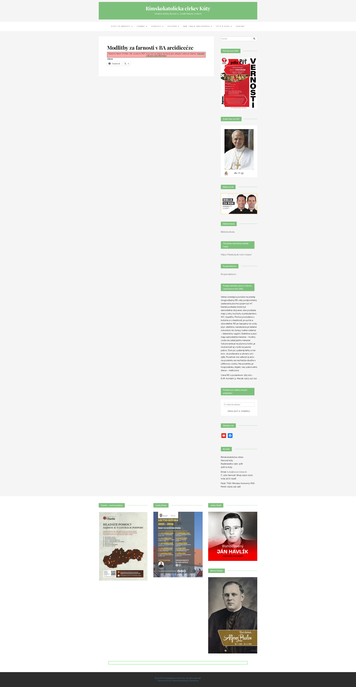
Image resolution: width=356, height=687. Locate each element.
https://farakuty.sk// (236, 254)
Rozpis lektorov (228, 274)
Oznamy (141, 26)
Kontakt (240, 26)
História (172, 26)
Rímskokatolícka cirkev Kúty (178, 8)
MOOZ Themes (172, 681)
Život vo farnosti (121, 26)
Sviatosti (156, 26)
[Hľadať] (254, 38)
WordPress (194, 681)
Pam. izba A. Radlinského (197, 26)
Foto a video (223, 26)
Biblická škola (227, 232)
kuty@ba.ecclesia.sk (237, 472)
